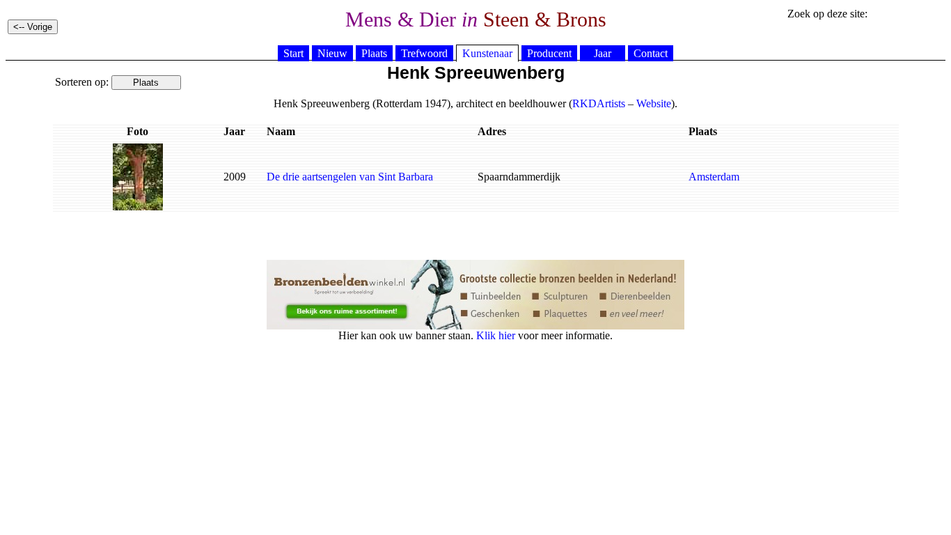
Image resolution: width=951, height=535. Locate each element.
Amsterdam (714, 177)
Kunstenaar (487, 53)
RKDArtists (598, 103)
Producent (549, 53)
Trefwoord (424, 53)
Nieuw (332, 53)
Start (293, 53)
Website (653, 103)
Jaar (602, 53)
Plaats (374, 53)
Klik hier (495, 335)
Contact (651, 53)
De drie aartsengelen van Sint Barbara (350, 177)
